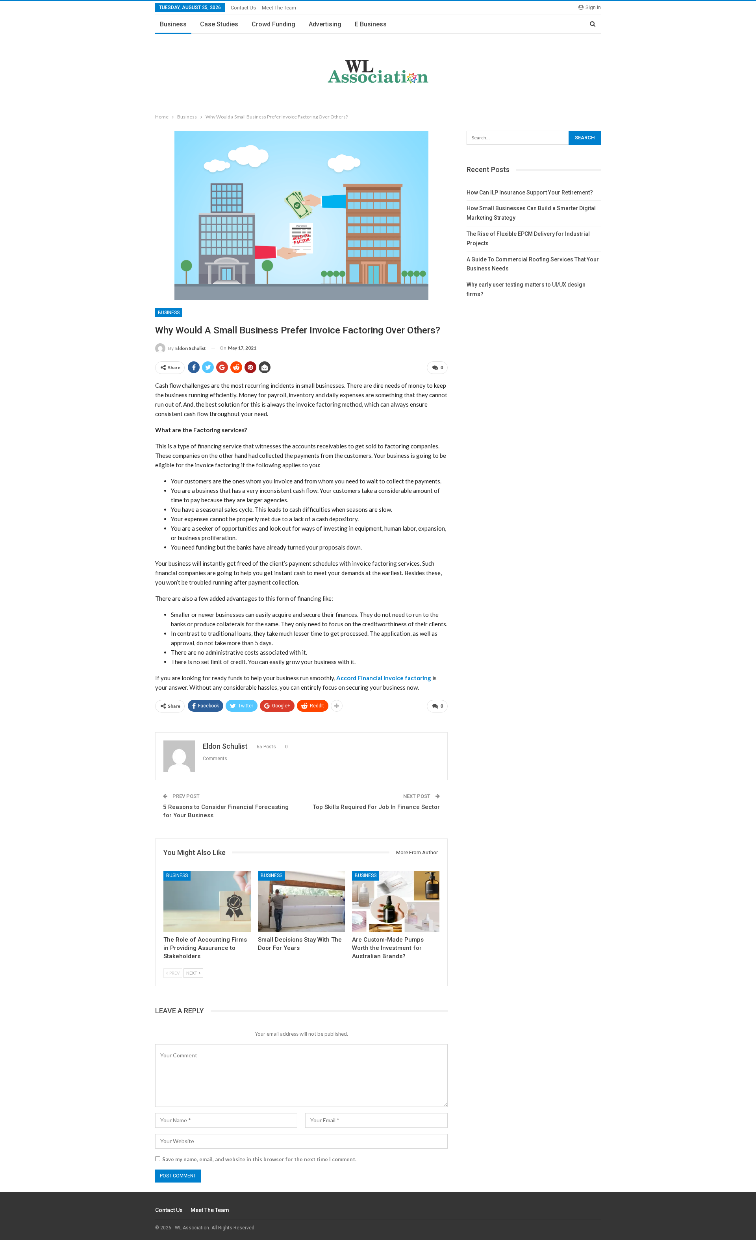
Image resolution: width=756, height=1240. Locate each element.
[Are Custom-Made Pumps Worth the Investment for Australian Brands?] (395, 901)
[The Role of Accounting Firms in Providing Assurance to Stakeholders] (207, 901)
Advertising (325, 24)
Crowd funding (273, 24)
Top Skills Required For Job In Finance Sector (376, 807)
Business (173, 24)
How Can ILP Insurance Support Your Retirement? (530, 192)
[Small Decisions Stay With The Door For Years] (301, 901)
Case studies (219, 24)
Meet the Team (279, 8)
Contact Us (243, 8)
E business (371, 24)
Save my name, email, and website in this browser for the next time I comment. (259, 1159)
